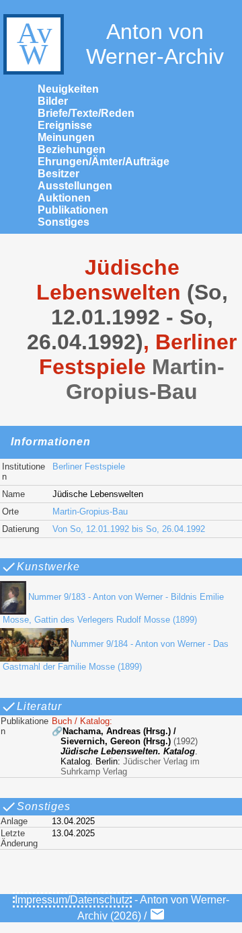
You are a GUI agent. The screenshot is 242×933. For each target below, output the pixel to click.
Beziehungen (72, 149)
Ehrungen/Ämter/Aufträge (103, 161)
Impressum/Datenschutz (72, 899)
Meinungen (66, 137)
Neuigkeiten (68, 89)
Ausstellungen (75, 185)
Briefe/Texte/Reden (86, 113)
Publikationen (73, 210)
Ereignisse (65, 125)
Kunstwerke (48, 566)
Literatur (39, 706)
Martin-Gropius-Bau (90, 511)
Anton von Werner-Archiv (155, 44)
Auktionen (64, 198)
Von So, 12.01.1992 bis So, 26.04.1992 (128, 529)
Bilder (53, 101)
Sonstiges (63, 222)
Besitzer (58, 173)
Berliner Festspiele (88, 466)
